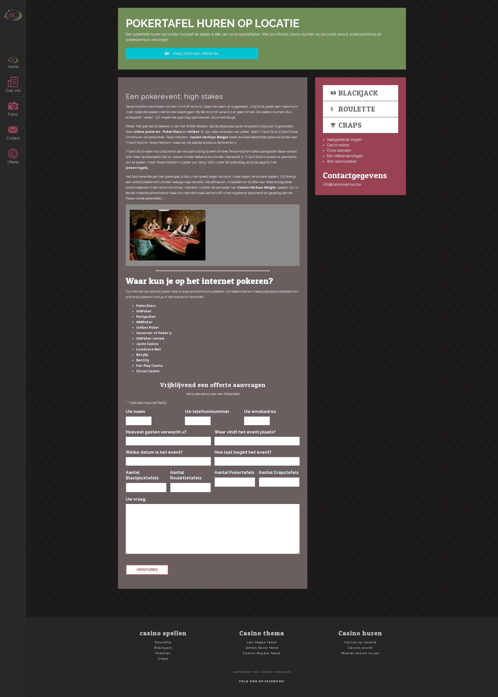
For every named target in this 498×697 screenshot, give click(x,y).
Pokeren (163, 653)
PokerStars (172, 132)
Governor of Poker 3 (153, 333)
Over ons (13, 90)
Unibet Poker (147, 327)
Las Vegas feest (262, 642)
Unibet (193, 132)
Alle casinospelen (342, 161)
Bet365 (142, 355)
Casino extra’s (338, 145)
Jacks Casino (147, 344)
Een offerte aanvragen (345, 156)
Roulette (356, 109)
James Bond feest (262, 648)
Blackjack (358, 92)
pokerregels (137, 168)
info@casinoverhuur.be (342, 184)
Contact (12, 138)
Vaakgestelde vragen (344, 139)
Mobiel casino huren (360, 653)
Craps (350, 125)
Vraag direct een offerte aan (195, 53)
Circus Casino (148, 371)
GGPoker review (150, 338)
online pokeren (147, 132)
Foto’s (13, 114)
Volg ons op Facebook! (262, 681)
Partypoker (146, 317)
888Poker (144, 322)
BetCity (142, 360)
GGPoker (144, 311)
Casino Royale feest (262, 653)
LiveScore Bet (148, 349)
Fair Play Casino (149, 366)
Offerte (13, 162)
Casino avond (360, 648)
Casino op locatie (360, 642)
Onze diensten (339, 150)
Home (13, 67)
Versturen (147, 570)
